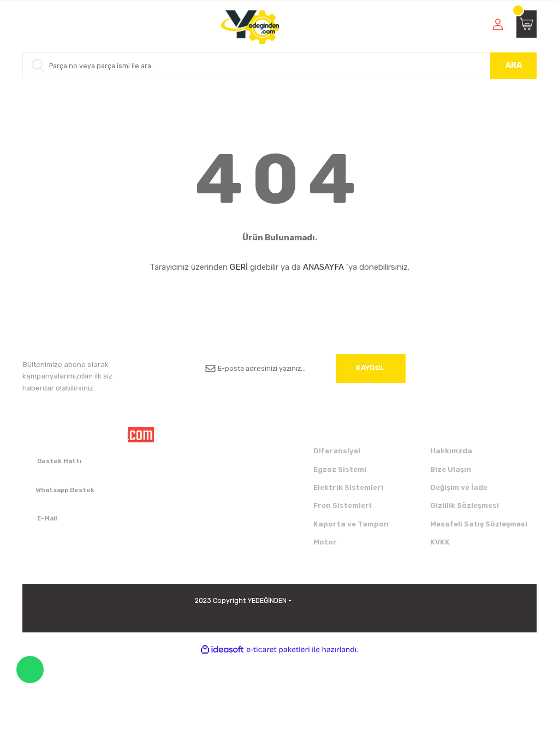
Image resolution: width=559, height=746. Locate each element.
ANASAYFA (323, 267)
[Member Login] (497, 24)
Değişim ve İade (458, 487)
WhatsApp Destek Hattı (30, 669)
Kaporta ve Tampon (351, 524)
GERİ (239, 267)
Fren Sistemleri (342, 505)
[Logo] (250, 27)
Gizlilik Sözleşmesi (464, 505)
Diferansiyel (336, 451)
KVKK (440, 542)
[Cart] (526, 24)
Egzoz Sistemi (339, 469)
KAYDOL (370, 368)
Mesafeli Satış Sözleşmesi (478, 524)
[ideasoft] (222, 650)
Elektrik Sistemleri (348, 487)
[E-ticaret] (278, 649)
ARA (514, 65)
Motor (325, 542)
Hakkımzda (451, 451)
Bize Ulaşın (450, 469)
